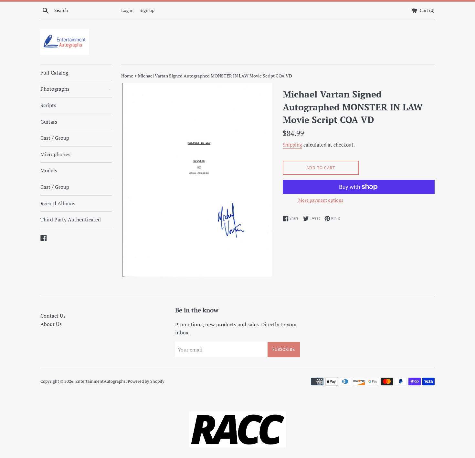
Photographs (75, 88)
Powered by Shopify (146, 381)
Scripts (48, 105)
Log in (127, 10)
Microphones (55, 154)
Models (48, 170)
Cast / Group (54, 137)
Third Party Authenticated (70, 219)
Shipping (292, 144)
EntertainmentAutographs (100, 381)
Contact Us (53, 315)
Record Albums (57, 203)
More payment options (320, 200)
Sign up (147, 10)
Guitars (48, 121)
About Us (51, 324)
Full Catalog (54, 72)
